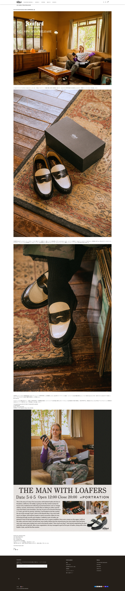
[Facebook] (14, 549)
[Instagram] (19, 579)
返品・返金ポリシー (69, 572)
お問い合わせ (68, 564)
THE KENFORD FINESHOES (27, 2)
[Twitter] (15, 549)
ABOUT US (48, 2)
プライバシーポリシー (70, 570)
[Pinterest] (17, 549)
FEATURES (43, 2)
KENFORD (37, 2)
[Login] (105, 2)
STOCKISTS (54, 2)
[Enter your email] (45, 566)
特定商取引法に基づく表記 (70, 566)
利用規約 (67, 568)
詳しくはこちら (16, 398)
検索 (67, 562)
